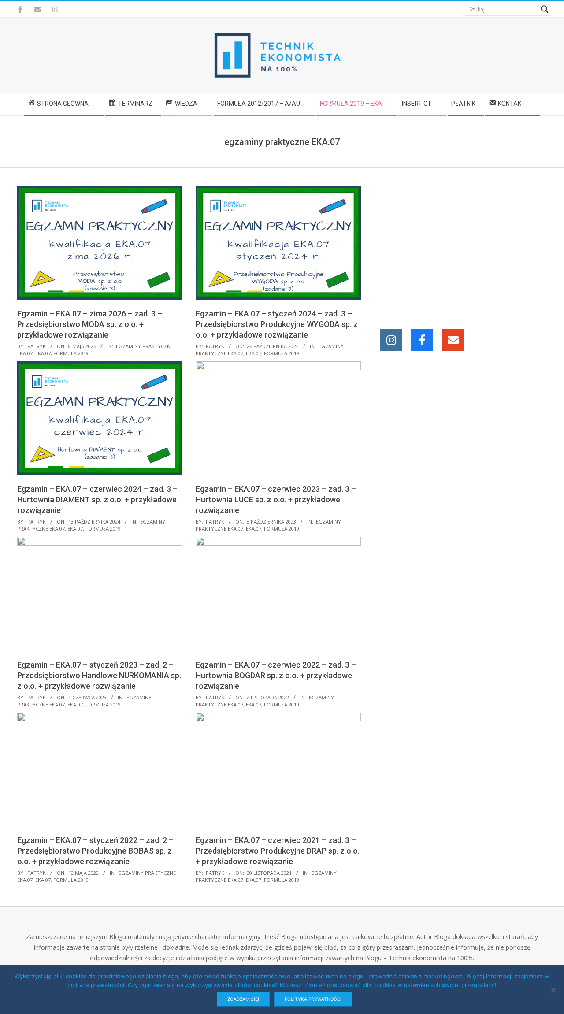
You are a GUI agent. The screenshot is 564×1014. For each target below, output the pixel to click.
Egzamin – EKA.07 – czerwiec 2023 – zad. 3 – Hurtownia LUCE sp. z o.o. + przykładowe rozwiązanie (276, 499)
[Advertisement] (466, 247)
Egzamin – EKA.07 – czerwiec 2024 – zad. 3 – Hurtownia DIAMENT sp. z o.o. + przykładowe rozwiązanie (97, 499)
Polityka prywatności (313, 999)
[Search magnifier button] (544, 9)
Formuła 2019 (71, 353)
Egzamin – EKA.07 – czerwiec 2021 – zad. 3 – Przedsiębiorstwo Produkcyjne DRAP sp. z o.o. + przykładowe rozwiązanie (278, 851)
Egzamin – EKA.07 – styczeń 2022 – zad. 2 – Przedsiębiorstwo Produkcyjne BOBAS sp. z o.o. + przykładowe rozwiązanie (95, 851)
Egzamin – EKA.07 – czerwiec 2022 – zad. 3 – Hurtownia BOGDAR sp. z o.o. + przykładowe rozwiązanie (276, 675)
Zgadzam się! (243, 999)
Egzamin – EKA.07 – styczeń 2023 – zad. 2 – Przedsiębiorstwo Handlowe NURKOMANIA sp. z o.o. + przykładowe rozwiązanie (99, 675)
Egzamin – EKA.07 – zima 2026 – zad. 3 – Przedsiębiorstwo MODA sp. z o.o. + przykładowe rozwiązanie (89, 324)
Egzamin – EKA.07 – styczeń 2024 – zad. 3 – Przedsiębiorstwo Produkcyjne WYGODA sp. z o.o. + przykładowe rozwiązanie (277, 324)
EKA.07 (43, 353)
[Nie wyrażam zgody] (553, 989)
